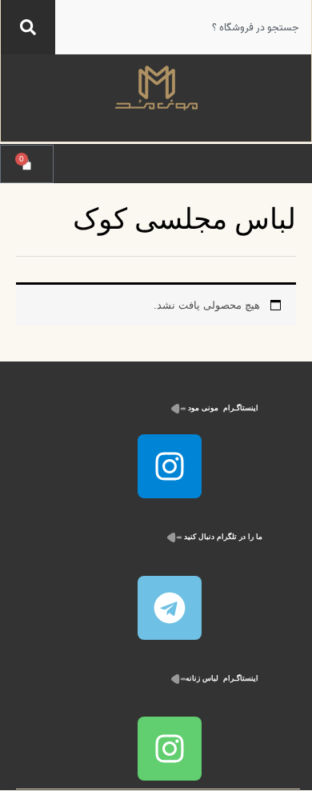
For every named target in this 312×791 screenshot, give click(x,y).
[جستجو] (28, 27)
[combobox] (183, 27)
